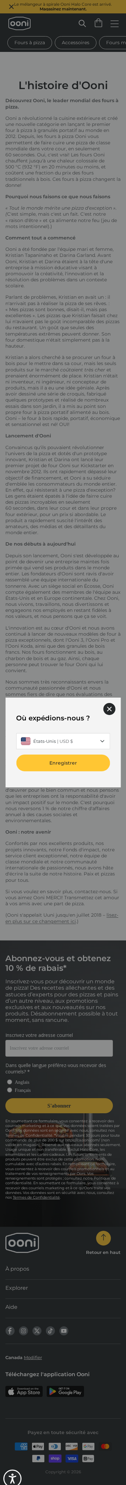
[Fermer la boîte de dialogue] (109, 709)
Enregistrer (63, 763)
